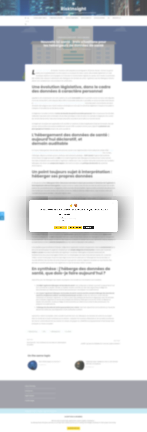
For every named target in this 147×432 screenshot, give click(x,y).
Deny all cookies (74, 228)
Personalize (88, 228)
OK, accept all (60, 228)
